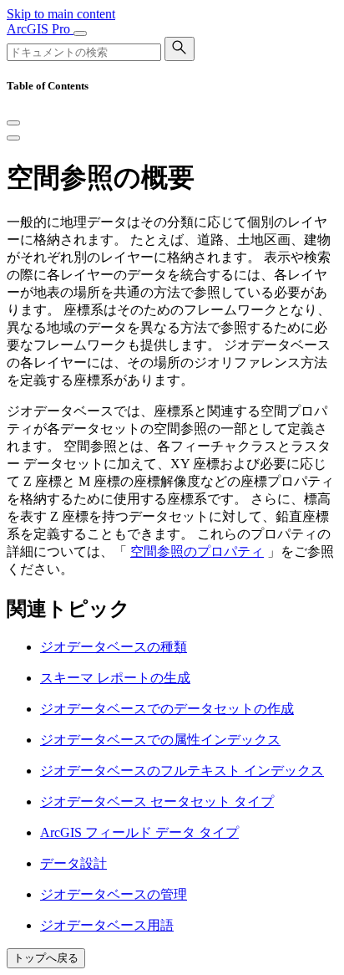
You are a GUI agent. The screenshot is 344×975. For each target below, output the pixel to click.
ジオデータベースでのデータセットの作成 (167, 709)
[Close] (13, 122)
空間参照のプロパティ (197, 551)
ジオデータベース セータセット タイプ (157, 801)
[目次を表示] (13, 137)
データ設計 (73, 863)
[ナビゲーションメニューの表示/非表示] (80, 33)
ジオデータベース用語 (107, 925)
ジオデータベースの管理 (113, 894)
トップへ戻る (45, 958)
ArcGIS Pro (40, 29)
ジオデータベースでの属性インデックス (160, 740)
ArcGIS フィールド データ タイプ (139, 832)
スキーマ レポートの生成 (115, 678)
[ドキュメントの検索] (179, 49)
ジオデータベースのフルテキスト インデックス (182, 770)
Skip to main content (61, 14)
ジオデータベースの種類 (113, 647)
